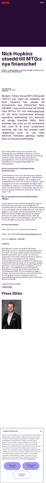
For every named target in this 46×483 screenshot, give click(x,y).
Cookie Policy (32, 459)
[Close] (40, 431)
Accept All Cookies (12, 466)
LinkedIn (21, 239)
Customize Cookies (21, 474)
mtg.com (12, 239)
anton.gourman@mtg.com (30, 234)
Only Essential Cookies (31, 466)
